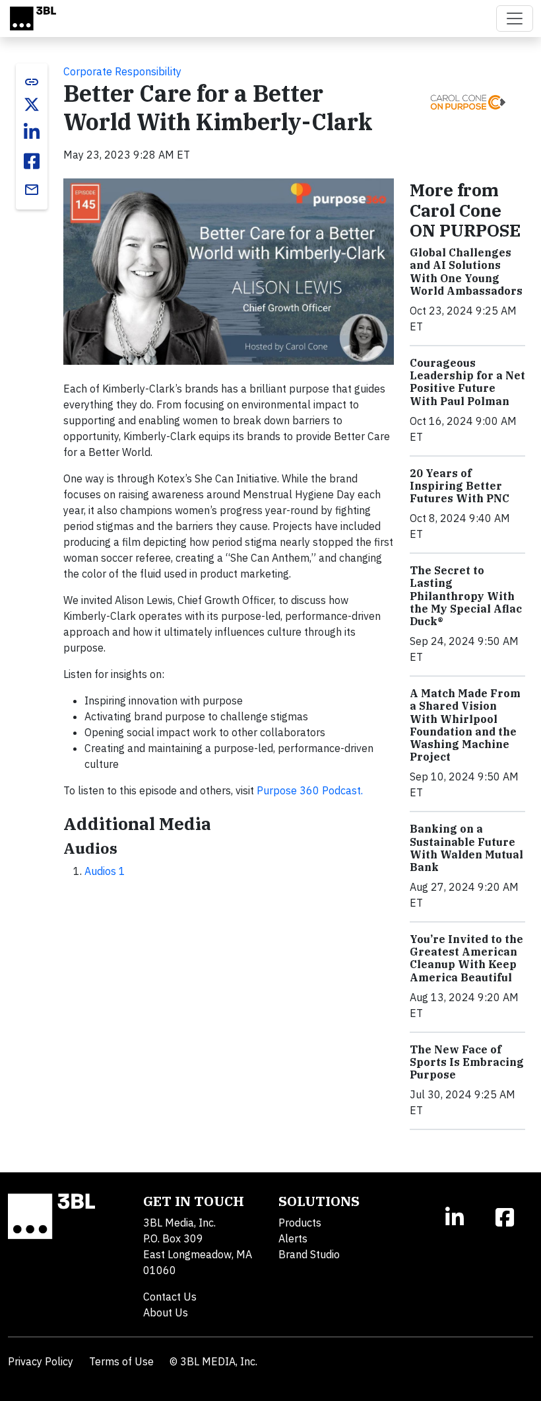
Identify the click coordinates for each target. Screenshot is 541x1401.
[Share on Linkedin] (32, 132)
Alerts (292, 1238)
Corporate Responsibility (122, 71)
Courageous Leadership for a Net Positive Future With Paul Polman (467, 382)
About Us (165, 1312)
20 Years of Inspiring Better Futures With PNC (459, 486)
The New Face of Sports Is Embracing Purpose (467, 1062)
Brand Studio (309, 1254)
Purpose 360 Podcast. (310, 790)
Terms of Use (121, 1361)
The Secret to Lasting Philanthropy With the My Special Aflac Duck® (466, 596)
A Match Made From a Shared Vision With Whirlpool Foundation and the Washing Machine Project (465, 725)
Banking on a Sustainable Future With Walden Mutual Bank (466, 848)
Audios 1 (104, 871)
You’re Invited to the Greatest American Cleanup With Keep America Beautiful (466, 958)
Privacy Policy (40, 1361)
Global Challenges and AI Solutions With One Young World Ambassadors (466, 271)
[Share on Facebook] (32, 161)
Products (299, 1222)
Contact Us (170, 1296)
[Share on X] (32, 104)
